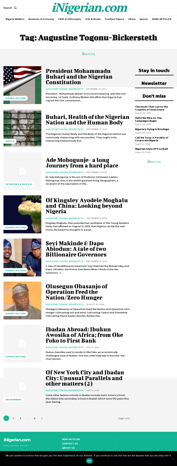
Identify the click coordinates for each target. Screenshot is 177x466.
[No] (172, 458)
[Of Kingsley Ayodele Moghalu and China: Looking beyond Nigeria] (22, 214)
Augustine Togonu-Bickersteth (64, 89)
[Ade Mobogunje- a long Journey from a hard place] (22, 171)
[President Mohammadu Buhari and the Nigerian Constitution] (22, 85)
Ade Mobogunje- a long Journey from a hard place (82, 163)
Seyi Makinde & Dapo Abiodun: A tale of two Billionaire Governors (76, 249)
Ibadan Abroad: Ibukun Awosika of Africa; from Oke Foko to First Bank (84, 335)
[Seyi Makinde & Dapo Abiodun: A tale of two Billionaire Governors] (22, 257)
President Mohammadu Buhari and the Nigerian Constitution (79, 76)
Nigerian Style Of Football (151, 149)
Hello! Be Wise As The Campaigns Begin (148, 119)
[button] (10, 7)
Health (10, 141)
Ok (89, 460)
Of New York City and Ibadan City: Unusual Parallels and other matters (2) (85, 378)
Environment (14, 399)
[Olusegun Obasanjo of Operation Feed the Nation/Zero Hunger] (22, 300)
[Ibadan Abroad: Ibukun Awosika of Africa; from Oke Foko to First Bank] (22, 343)
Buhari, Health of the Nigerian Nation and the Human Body (87, 119)
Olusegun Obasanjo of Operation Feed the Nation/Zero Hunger (76, 292)
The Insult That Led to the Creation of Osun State (151, 108)
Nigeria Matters (16, 98)
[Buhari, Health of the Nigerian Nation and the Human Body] (22, 128)
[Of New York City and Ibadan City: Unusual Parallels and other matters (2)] (22, 387)
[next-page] (42, 418)
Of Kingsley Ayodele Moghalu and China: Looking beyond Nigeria (87, 206)
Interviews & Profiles (19, 184)
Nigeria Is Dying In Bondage (152, 129)
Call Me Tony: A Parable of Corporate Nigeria (151, 139)
